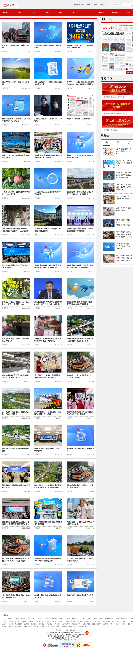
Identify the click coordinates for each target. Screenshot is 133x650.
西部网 (36, 626)
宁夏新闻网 (115, 621)
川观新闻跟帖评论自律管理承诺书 (65, 640)
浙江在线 (41, 624)
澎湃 (75, 626)
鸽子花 (101, 12)
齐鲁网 (123, 621)
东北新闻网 (18, 624)
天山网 (66, 621)
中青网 (101, 619)
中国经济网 (109, 619)
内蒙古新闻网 (76, 624)
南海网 (60, 621)
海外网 (112, 624)
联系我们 (72, 630)
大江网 (4, 621)
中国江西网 (96, 621)
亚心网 (4, 624)
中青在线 (54, 619)
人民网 (16, 619)
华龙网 (54, 621)
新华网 (23, 619)
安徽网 (117, 619)
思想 (47, 12)
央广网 (46, 619)
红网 (93, 624)
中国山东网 (50, 626)
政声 (20, 12)
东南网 (58, 626)
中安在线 (49, 624)
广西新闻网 (39, 621)
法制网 (118, 624)
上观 (70, 626)
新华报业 (124, 619)
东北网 (17, 621)
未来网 (67, 619)
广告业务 (65, 630)
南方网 (26, 624)
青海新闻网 (18, 626)
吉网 (124, 624)
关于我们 (58, 630)
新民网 (64, 626)
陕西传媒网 (82, 626)
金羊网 (23, 621)
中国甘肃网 (28, 626)
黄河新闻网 (66, 624)
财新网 (4, 626)
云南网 (11, 624)
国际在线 (39, 619)
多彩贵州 (57, 624)
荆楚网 (73, 621)
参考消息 (75, 619)
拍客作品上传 (79, 5)
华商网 (79, 621)
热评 (34, 12)
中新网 (94, 619)
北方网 (11, 621)
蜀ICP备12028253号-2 (75, 636)
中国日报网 (30, 619)
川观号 (115, 12)
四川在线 (31, 621)
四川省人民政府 (7, 619)
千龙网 (11, 626)
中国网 (82, 619)
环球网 (61, 619)
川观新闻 (6, 12)
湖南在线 (34, 624)
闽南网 (47, 621)
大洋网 (42, 626)
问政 (61, 12)
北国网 (130, 624)
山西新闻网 (86, 624)
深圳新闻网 (106, 621)
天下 (88, 12)
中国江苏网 (87, 621)
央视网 (88, 619)
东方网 (99, 624)
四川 (74, 12)
